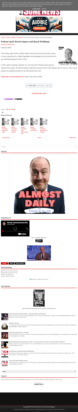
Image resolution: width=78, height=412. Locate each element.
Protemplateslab (60, 409)
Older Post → (73, 137)
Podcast (13, 37)
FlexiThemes (22, 409)
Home (3, 37)
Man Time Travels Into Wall (9, 271)
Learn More (36, 9)
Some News (37, 407)
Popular (4, 263)
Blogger (52, 407)
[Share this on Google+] (10, 109)
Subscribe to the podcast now (12, 77)
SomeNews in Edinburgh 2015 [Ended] (21, 351)
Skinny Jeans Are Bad (7, 276)
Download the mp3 (39, 93)
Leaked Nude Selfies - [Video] (19, 332)
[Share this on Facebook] (6, 109)
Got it (44, 9)
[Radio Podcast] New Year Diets (5, 129)
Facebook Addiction (7, 274)
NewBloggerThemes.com (41, 409)
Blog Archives (20, 263)
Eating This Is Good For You (9, 272)
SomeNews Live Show (39, 308)
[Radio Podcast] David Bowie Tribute (44, 129)
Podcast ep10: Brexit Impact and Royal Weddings (25, 41)
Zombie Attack (14, 323)
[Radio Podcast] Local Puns (33, 128)
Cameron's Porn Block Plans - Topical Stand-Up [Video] (27, 314)
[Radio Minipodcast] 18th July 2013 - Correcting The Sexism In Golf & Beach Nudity (37, 342)
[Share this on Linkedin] (14, 109)
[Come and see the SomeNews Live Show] (39, 307)
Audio (8, 37)
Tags (11, 263)
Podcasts (19, 37)
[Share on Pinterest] (12, 109)
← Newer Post (5, 137)
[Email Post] (2, 112)
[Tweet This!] (8, 109)
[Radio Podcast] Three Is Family (14, 129)
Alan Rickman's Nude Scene (18, 360)
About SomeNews (44, 379)
